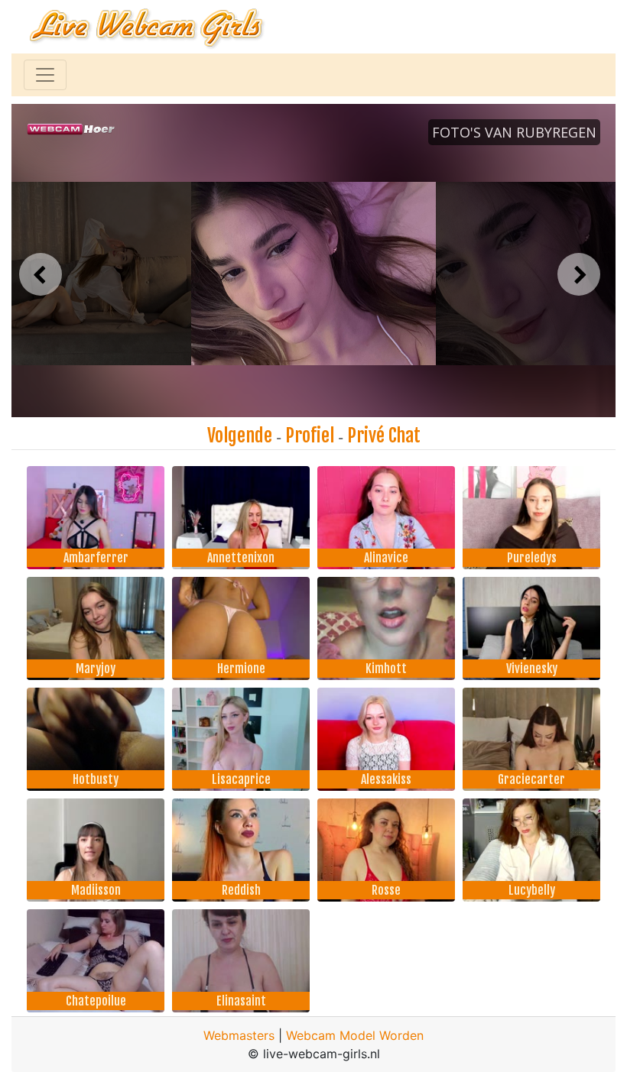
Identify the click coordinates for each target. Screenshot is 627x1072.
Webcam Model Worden (355, 1035)
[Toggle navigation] (45, 75)
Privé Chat (384, 435)
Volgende (239, 435)
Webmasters (239, 1035)
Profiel (309, 435)
